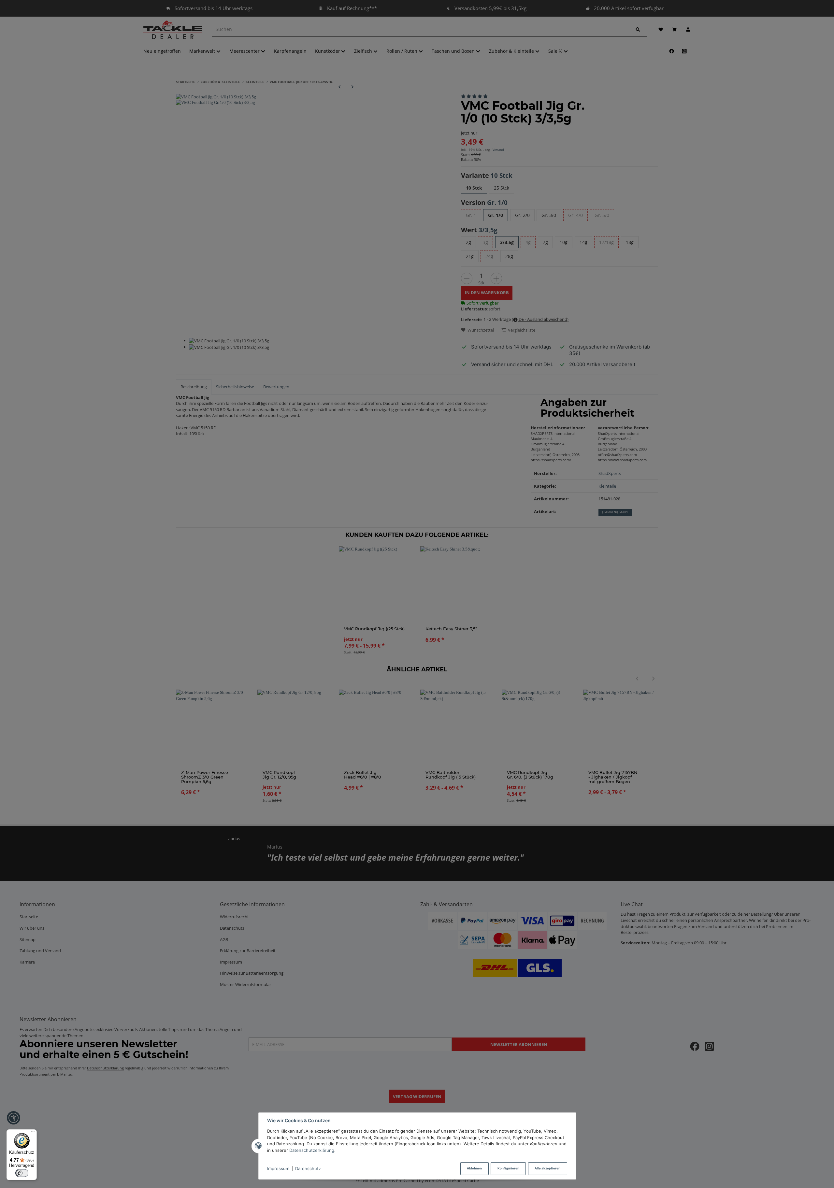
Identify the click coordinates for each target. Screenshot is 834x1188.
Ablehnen (474, 1168)
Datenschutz (308, 1168)
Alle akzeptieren (547, 1168)
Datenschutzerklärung (311, 1150)
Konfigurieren (508, 1168)
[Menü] (33, 1133)
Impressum (278, 1168)
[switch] (21, 1173)
